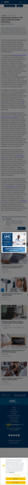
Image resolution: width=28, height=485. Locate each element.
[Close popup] (24, 234)
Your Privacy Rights (15, 475)
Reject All (16, 478)
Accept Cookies (15, 482)
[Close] (25, 459)
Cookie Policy (11, 472)
